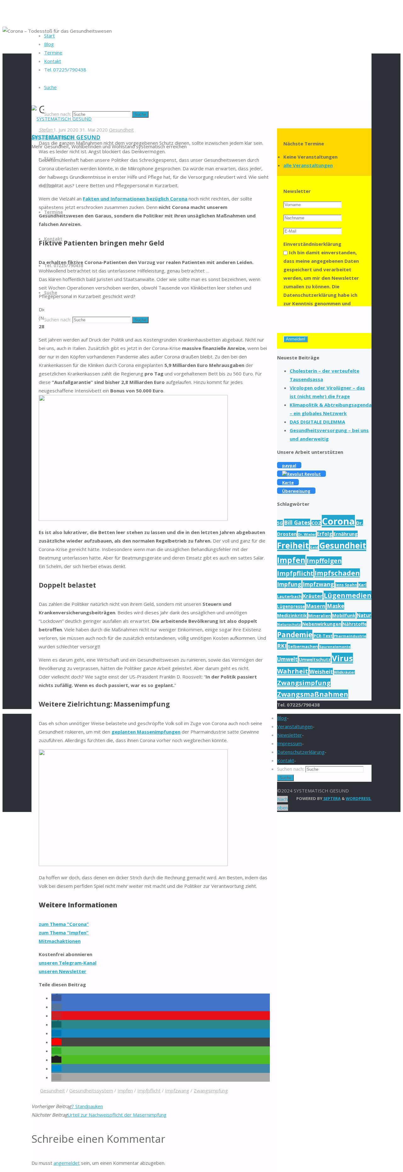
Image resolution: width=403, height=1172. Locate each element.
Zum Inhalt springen (52, 136)
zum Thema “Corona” (64, 924)
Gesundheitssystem (91, 1090)
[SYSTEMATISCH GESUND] (61, 119)
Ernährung (345, 534)
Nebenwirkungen (321, 624)
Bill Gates (297, 522)
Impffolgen (324, 560)
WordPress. (359, 798)
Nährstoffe (354, 624)
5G (280, 523)
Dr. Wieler (307, 534)
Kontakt (285, 760)
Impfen (125, 1090)
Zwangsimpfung (211, 1090)
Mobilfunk (343, 615)
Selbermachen (303, 646)
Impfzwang (177, 1090)
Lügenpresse (291, 606)
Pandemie (294, 635)
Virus (342, 658)
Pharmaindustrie (350, 636)
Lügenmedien (348, 595)
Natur (364, 615)
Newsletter (289, 735)
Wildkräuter (344, 672)
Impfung (289, 584)
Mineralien (319, 615)
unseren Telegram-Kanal (67, 963)
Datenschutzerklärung (301, 752)
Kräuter (312, 596)
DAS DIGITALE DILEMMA (317, 422)
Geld (314, 547)
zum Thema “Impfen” (63, 932)
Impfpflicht (149, 1090)
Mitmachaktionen (60, 941)
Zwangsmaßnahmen (312, 694)
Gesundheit (52, 1090)
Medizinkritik (292, 615)
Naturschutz (289, 624)
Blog (282, 718)
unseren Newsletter (62, 971)
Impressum (289, 743)
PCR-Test (323, 636)
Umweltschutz (315, 659)
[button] (56, 998)
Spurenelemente (334, 646)
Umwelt (287, 659)
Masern (316, 606)
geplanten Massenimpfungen (145, 732)
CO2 (316, 523)
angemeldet (67, 1163)
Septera (331, 798)
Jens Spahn (346, 584)
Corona (338, 521)
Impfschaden (337, 573)
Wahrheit (292, 671)
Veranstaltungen (295, 726)
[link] (50, 87)
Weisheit (321, 671)
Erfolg (324, 534)
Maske (335, 606)
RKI (282, 646)
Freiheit (293, 545)
